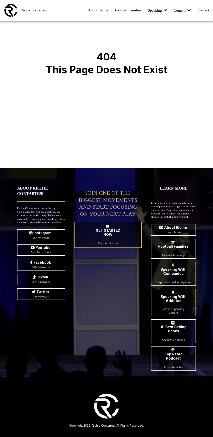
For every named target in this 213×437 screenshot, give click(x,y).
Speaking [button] (155, 10)
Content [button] (180, 10)
